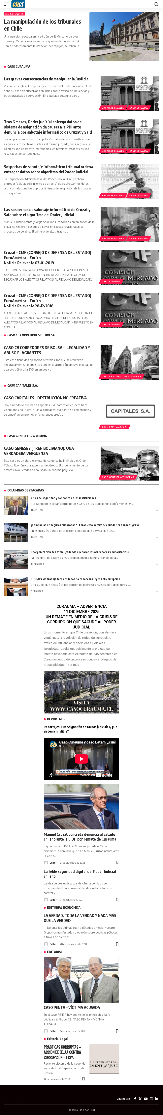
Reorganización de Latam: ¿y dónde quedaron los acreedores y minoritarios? (80, 552)
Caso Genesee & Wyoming (118, 477)
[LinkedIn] (156, 1098)
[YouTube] (146, 1098)
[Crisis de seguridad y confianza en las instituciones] (16, 505)
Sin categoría (14, 14)
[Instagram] (151, 1098)
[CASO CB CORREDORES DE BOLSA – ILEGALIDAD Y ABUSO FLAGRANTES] (130, 362)
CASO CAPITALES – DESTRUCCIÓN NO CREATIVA (45, 397)
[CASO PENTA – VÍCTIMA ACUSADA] (81, 980)
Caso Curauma (138, 108)
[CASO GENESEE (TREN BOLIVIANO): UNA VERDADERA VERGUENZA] (130, 463)
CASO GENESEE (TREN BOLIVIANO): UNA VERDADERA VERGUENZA (39, 451)
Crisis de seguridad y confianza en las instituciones (63, 498)
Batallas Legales (113, 108)
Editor (53, 862)
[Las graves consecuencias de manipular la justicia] (130, 93)
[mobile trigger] (7, 4)
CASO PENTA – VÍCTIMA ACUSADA (72, 1007)
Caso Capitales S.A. (114, 427)
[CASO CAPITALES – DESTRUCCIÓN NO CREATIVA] (130, 412)
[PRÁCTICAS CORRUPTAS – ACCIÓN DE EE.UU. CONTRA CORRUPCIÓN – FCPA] (104, 1059)
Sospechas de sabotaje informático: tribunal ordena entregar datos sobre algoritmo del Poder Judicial (48, 169)
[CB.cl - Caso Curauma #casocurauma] (18, 4)
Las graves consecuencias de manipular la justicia (46, 78)
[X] (140, 1098)
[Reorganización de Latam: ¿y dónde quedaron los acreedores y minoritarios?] (16, 559)
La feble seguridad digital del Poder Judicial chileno (80, 874)
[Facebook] (135, 1098)
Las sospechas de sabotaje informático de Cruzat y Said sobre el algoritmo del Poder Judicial (47, 212)
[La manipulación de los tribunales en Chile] (124, 36)
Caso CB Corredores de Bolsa (121, 376)
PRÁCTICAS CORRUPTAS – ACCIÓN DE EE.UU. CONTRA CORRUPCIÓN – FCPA (62, 1052)
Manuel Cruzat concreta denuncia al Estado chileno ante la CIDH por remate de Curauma (80, 837)
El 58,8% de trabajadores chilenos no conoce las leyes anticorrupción (75, 579)
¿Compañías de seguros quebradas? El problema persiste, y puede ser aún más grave (85, 525)
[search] (156, 4)
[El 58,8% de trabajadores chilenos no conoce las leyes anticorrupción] (16, 586)
